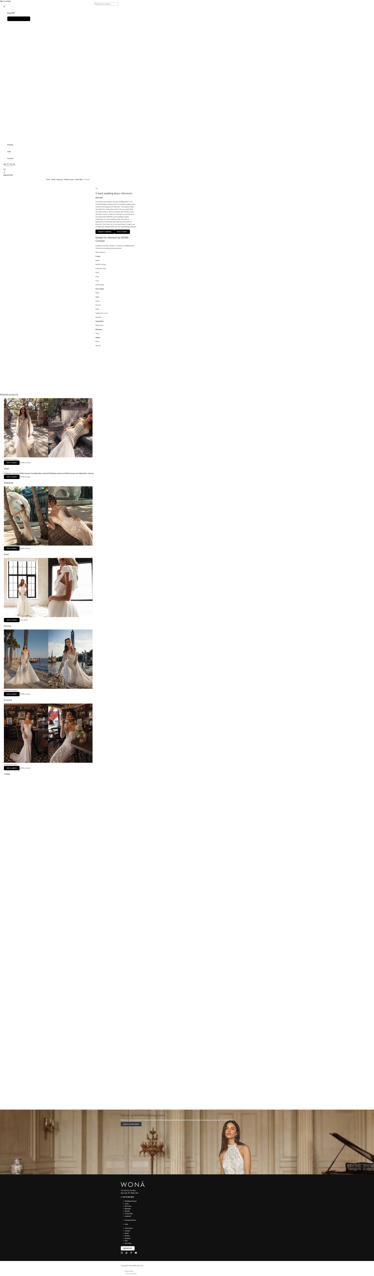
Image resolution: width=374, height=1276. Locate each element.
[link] (4, 170)
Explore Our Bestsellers (131, 1124)
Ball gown (60, 179)
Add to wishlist (122, 232)
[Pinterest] (131, 1253)
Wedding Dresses (131, 1201)
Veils (126, 1224)
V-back (97, 256)
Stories (127, 1236)
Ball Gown (128, 1206)
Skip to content (5, 1)
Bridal (53, 179)
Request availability (105, 232)
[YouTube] (136, 1253)
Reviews (127, 1238)
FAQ (126, 1241)
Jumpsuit (128, 1216)
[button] (18, 13)
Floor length (99, 289)
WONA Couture (69, 179)
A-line (127, 1204)
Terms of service (131, 1274)
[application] (13, 13)
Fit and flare (129, 1214)
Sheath (127, 1211)
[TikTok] (126, 1253)
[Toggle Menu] (18, 18)
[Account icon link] (4, 173)
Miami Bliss (79, 179)
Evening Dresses (130, 1220)
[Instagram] (122, 1253)
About (127, 1233)
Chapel (97, 337)
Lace (97, 297)
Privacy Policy (129, 1271)
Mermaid (128, 1209)
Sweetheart (99, 321)
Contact (127, 1231)
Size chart (128, 1243)
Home (48, 179)
